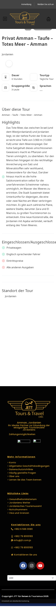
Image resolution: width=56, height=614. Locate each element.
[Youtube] (40, 565)
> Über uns (13, 476)
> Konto (11, 462)
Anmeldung (26, 4)
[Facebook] (23, 565)
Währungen (13, 571)
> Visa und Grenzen (18, 513)
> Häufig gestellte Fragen (21, 472)
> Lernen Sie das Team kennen (24, 479)
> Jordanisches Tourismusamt (24, 506)
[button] (49, 19)
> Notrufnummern (17, 509)
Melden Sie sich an (45, 4)
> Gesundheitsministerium (22, 499)
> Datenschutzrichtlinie (20, 469)
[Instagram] (32, 565)
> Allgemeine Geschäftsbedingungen (28, 466)
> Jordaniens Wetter (18, 502)
